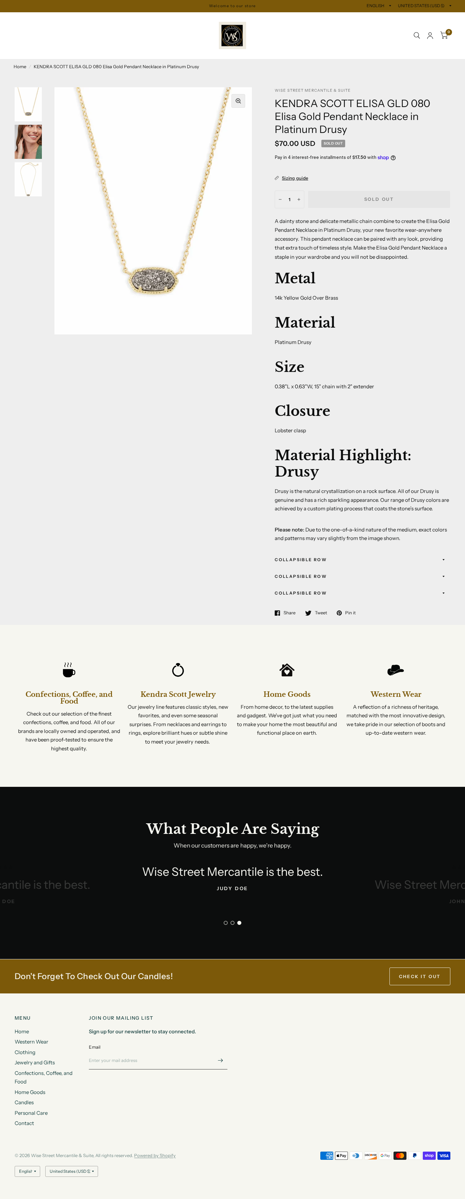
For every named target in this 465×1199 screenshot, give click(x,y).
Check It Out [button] (420, 976)
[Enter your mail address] (220, 1060)
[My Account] (430, 35)
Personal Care (186, 35)
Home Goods (115, 35)
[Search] (416, 35)
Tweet (321, 613)
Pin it (350, 613)
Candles (150, 35)
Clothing (92, 20)
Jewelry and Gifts (133, 20)
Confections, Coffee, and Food (54, 35)
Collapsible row (301, 559)
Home (21, 20)
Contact (28, 51)
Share (289, 613)
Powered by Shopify (155, 1155)
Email (94, 1047)
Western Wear (55, 20)
